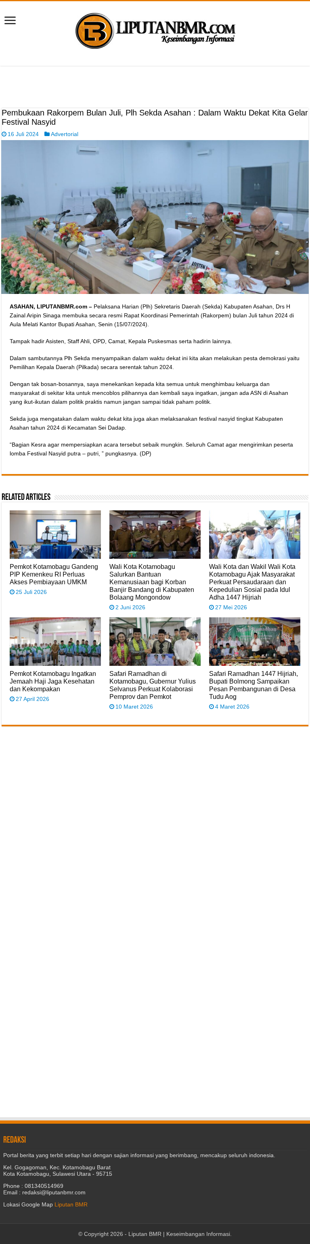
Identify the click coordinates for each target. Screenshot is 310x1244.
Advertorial (64, 134)
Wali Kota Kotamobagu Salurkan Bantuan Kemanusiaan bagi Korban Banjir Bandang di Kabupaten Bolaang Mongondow (151, 582)
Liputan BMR (71, 1204)
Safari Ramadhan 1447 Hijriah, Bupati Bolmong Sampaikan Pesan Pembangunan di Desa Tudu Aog (253, 685)
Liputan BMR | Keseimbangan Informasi (179, 1234)
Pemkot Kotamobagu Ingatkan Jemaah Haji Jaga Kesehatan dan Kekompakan (53, 681)
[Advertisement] (155, 88)
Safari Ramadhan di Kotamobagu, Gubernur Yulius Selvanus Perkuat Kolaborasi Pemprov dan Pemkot (152, 685)
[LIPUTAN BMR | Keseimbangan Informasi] (155, 28)
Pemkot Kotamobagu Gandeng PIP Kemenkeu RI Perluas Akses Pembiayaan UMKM (54, 574)
